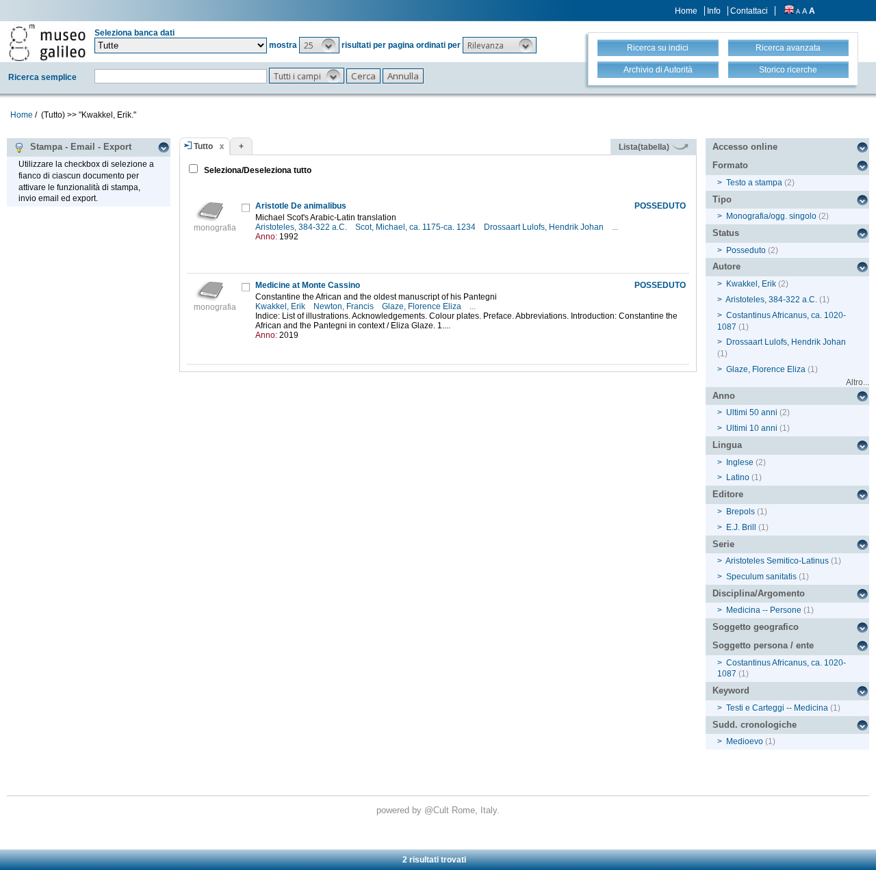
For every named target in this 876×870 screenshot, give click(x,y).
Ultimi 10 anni (751, 428)
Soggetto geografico (755, 627)
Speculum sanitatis (761, 576)
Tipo (722, 199)
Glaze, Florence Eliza (422, 306)
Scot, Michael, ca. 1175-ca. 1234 (416, 227)
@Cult (438, 810)
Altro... (857, 382)
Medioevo (744, 741)
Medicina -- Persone (763, 610)
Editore (727, 494)
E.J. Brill (741, 527)
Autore (726, 266)
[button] (319, 45)
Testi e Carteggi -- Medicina (777, 708)
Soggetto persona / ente (763, 645)
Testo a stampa (754, 182)
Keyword (730, 690)
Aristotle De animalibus (300, 206)
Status (725, 233)
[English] (789, 11)
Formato (730, 165)
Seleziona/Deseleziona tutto (256, 170)
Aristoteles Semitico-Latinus (777, 561)
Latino (737, 477)
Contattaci (749, 11)
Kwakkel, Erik (281, 306)
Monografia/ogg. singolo (771, 216)
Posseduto (746, 250)
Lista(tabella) (645, 147)
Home (686, 11)
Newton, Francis (344, 306)
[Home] (47, 42)
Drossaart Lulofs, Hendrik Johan (545, 227)
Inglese (739, 462)
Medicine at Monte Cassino (307, 285)
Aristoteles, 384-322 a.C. (302, 227)
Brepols (740, 511)
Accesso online (744, 147)
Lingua (727, 445)
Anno (723, 396)
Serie (723, 544)
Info (714, 11)
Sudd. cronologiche (754, 725)
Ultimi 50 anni (751, 412)
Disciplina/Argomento (758, 593)
